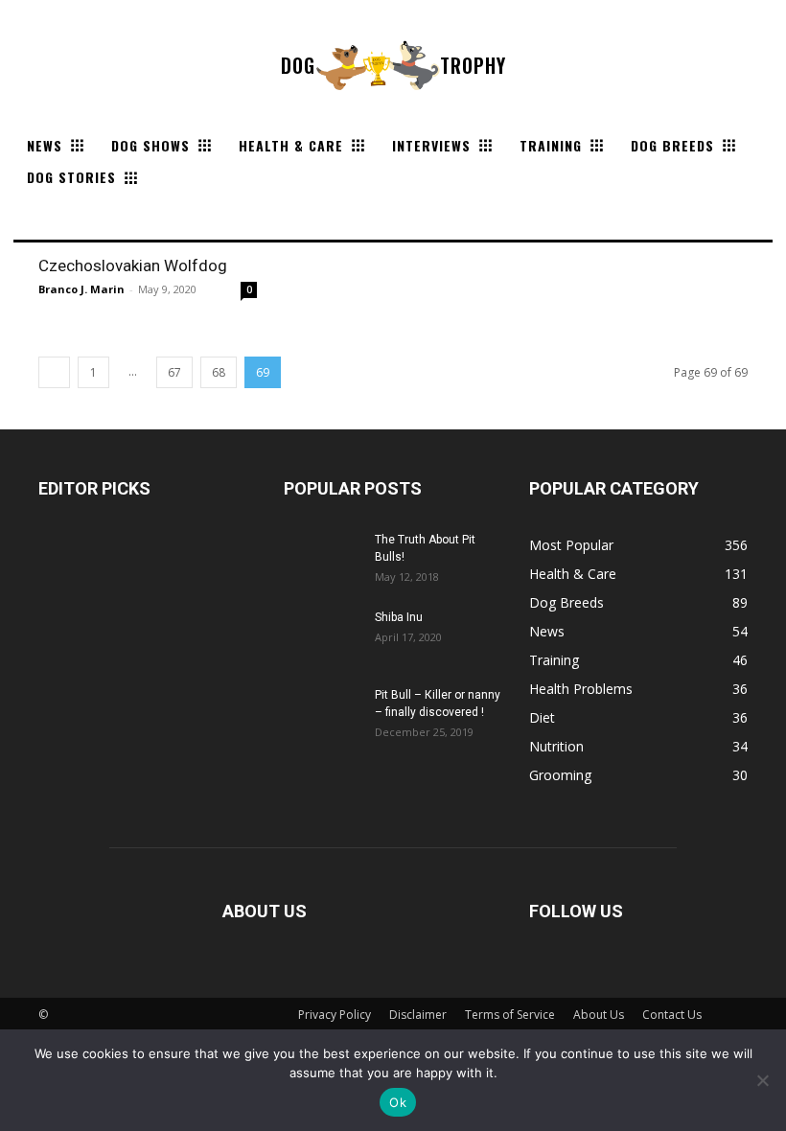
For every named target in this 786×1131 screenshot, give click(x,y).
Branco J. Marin (81, 289)
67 (174, 372)
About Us (598, 1014)
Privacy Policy (334, 1014)
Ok (397, 1102)
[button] (36, 217)
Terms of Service (510, 1014)
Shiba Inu (399, 617)
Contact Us (672, 1014)
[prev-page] (54, 372)
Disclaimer (418, 1014)
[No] (762, 1080)
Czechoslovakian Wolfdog (132, 265)
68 (218, 372)
